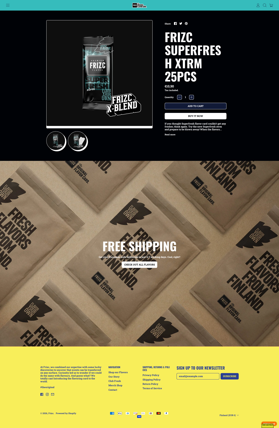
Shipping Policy (152, 379)
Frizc (51, 413)
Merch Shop (115, 385)
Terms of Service (152, 388)
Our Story (114, 376)
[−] (179, 97)
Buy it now (195, 116)
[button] (55, 140)
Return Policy (150, 383)
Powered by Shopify (66, 413)
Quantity (169, 97)
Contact (112, 389)
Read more (170, 134)
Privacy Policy (151, 375)
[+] (191, 97)
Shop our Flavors (118, 372)
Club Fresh (114, 381)
